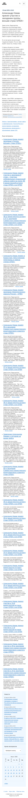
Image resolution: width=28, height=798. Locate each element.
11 (8, 770)
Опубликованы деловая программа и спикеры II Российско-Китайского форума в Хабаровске (13, 702)
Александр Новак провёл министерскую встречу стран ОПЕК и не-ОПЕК (13, 568)
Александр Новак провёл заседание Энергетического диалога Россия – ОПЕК (14, 292)
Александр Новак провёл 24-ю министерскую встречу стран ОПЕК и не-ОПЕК (14, 553)
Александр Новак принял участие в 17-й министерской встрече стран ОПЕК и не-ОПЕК (13, 629)
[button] (20, 3)
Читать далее (7, 169)
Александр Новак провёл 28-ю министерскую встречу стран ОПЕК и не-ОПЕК (14, 535)
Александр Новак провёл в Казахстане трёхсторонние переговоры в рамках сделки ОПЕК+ (14, 259)
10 (5, 770)
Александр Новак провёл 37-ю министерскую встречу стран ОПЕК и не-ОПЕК (14, 367)
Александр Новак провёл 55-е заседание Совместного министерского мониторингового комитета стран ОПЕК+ (14, 329)
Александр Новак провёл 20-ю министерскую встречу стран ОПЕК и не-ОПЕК (14, 585)
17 (5, 773)
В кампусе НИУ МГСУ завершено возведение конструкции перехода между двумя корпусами (13, 721)
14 (16, 770)
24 (5, 776)
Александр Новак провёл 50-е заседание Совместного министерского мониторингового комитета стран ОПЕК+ (14, 470)
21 (16, 773)
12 (11, 770)
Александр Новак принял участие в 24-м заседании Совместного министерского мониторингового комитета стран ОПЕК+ (14, 673)
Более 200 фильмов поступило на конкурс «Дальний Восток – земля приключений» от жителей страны (14, 739)
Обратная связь (20, 791)
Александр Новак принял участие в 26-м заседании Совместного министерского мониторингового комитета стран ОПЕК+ (14, 648)
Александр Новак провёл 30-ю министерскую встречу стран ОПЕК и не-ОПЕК (14, 502)
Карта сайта (12, 791)
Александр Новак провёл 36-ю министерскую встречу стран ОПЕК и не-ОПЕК (14, 403)
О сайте (6, 791)
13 (14, 770)
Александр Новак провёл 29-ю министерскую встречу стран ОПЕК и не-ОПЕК (14, 518)
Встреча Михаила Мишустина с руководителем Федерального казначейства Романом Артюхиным (13, 711)
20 (14, 773)
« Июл (6, 783)
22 (19, 773)
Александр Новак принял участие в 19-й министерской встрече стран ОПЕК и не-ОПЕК (13, 604)
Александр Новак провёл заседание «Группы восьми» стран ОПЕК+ (13, 141)
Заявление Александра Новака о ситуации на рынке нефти (12, 436)
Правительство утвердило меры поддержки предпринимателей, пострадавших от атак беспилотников (13, 730)
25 (8, 776)
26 (11, 776)
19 (11, 773)
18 (8, 773)
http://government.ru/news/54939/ (15, 117)
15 (19, 770)
